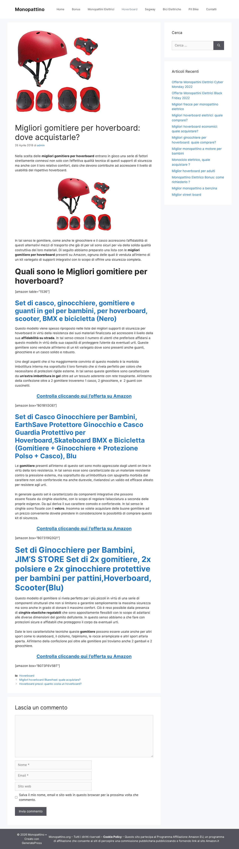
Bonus (76, 9)
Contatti (211, 9)
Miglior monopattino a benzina (194, 188)
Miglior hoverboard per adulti (193, 171)
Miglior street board (186, 194)
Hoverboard (129, 9)
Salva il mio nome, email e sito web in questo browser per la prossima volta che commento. (78, 797)
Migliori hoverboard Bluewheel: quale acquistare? (49, 679)
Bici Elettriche (172, 9)
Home (60, 9)
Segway (150, 9)
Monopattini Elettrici (101, 9)
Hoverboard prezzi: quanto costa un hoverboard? (50, 683)
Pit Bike (194, 9)
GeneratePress (32, 843)
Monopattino (29, 9)
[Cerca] (218, 45)
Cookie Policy (112, 837)
